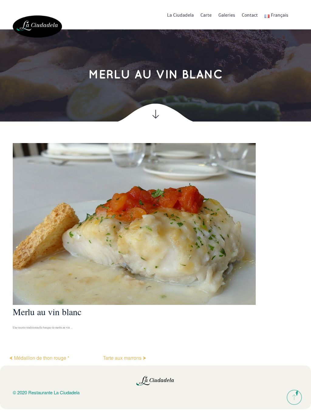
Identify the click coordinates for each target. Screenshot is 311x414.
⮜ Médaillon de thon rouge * (39, 357)
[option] (155, 240)
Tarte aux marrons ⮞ (124, 357)
